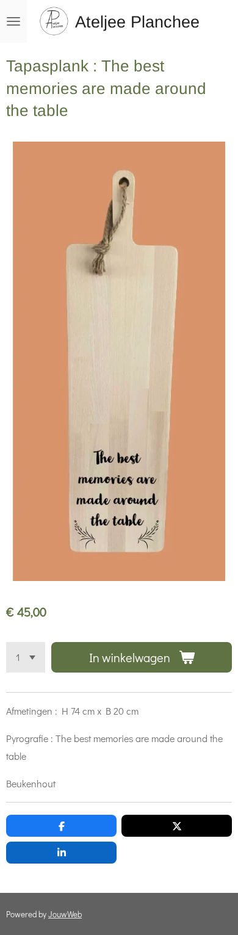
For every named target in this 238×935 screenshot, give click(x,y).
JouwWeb (65, 914)
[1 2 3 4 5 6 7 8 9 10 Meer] (25, 657)
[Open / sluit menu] (13, 21)
